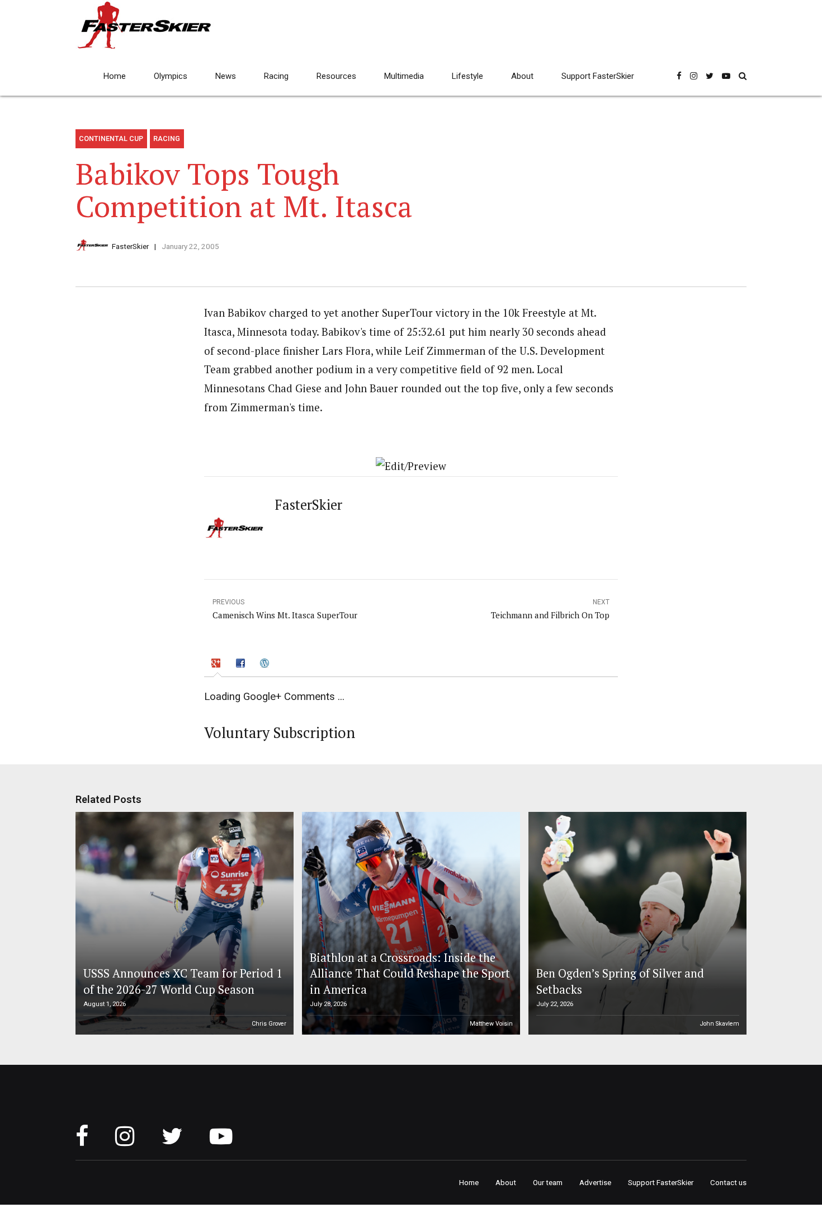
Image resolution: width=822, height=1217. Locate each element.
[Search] (743, 76)
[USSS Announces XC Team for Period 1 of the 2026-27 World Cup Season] (183, 923)
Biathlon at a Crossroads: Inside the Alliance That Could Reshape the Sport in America (410, 973)
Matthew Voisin (491, 1023)
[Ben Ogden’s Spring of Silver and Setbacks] (636, 923)
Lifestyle (467, 76)
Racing (276, 76)
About (522, 76)
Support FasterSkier (597, 76)
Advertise (595, 1182)
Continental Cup (111, 138)
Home (114, 76)
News (225, 76)
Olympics (170, 76)
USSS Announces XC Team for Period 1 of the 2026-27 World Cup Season (182, 981)
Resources (336, 76)
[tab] (217, 664)
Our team (548, 1182)
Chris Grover (269, 1023)
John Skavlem (719, 1023)
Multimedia (404, 76)
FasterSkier (130, 246)
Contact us (728, 1182)
